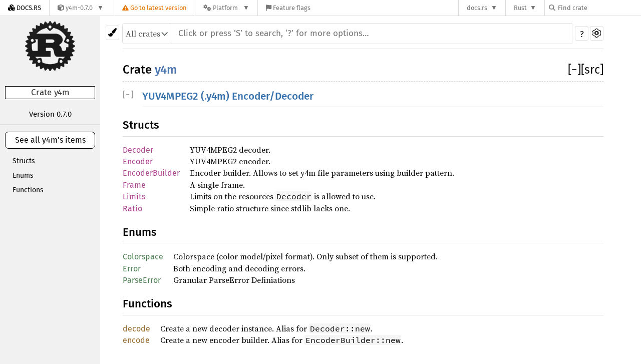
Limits (134, 196)
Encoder (138, 161)
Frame (134, 185)
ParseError (142, 280)
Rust (520, 8)
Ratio (132, 208)
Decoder (138, 150)
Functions (28, 190)
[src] (592, 70)
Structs (24, 161)
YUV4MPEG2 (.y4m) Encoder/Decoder (227, 96)
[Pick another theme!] (112, 33)
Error (132, 268)
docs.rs (477, 8)
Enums (23, 175)
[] (574, 70)
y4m (166, 70)
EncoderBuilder (151, 173)
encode (136, 340)
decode (136, 328)
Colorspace (143, 256)
